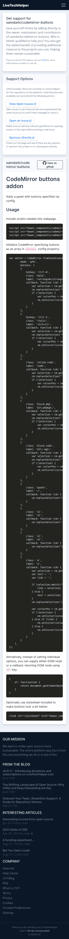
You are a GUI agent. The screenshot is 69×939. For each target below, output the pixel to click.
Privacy (7, 898)
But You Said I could (16, 850)
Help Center (11, 873)
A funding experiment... (18, 840)
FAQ (44, 60)
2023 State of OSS (15, 829)
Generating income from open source (28, 819)
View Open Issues (21, 104)
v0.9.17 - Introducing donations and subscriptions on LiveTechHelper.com (28, 772)
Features (8, 868)
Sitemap (8, 913)
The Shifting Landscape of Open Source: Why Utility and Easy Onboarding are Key (33, 786)
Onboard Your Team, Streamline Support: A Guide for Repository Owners (32, 800)
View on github (51, 164)
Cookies (8, 903)
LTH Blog (8, 878)
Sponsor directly (20, 137)
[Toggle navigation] (63, 5)
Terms (7, 893)
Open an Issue (19, 120)
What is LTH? (11, 888)
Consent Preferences (17, 908)
